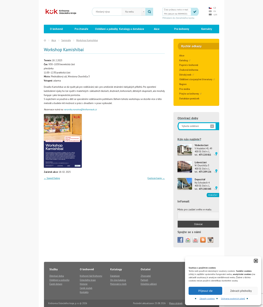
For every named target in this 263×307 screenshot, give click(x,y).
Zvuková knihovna (188, 69)
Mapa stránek (175, 303)
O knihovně (56, 29)
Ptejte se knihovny (189, 93)
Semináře (66, 40)
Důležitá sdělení (149, 284)
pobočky (213, 195)
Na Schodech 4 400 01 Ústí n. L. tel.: (203, 184)
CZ (214, 7)
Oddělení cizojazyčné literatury (195, 79)
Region (182, 84)
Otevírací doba (56, 275)
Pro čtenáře (81, 29)
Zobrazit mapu (215, 154)
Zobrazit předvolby (241, 291)
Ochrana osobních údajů (233, 298)
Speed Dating (52, 178)
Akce (156, 29)
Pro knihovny (181, 29)
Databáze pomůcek (189, 98)
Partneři (144, 280)
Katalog (183, 60)
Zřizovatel (146, 275)
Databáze (115, 275)
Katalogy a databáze (131, 29)
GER (215, 14)
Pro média (184, 89)
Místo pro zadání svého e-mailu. (194, 209)
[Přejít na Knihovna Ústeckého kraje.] (45, 40)
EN (214, 11)
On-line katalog (118, 280)
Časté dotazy (55, 284)
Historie (83, 284)
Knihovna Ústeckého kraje (61, 11)
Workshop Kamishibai (87, 40)
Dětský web (185, 74)
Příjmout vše (205, 291)
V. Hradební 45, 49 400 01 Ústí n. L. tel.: (203, 150)
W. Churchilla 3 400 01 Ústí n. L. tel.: (203, 167)
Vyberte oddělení (190, 126)
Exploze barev (156, 178)
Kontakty (206, 29)
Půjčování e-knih (118, 284)
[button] (256, 261)
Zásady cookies (207, 298)
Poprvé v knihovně (188, 65)
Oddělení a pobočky (106, 29)
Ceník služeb (86, 288)
